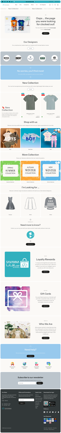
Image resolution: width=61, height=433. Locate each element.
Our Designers (43, 4)
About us (37, 394)
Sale (37, 4)
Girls (20, 4)
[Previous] (20, 2)
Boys (16, 4)
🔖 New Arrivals (51, 1)
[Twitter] (7, 2)
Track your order (38, 401)
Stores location (38, 396)
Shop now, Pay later (38, 398)
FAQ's (36, 407)
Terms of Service (46, 429)
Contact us (37, 404)
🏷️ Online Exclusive (56, 1)
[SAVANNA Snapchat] (14, 2)
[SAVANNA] (6, 5)
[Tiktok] (12, 2)
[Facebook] (2, 2)
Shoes (32, 4)
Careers (36, 406)
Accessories (26, 4)
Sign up (39, 383)
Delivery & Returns (51, 429)
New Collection (15, 9)
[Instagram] (5, 2)
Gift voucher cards (38, 399)
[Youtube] (9, 2)
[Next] (41, 2)
